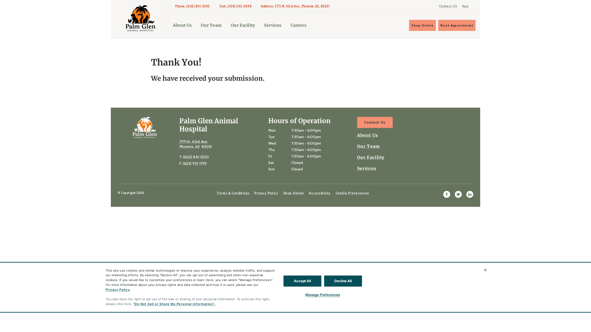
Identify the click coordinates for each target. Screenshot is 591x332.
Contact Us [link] (448, 6)
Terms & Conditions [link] (233, 193)
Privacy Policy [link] (266, 193)
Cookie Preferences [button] (352, 193)
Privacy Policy (118, 289)
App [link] (465, 6)
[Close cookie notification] (485, 270)
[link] (140, 18)
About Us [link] (182, 25)
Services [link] (272, 25)
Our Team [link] (211, 25)
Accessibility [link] (319, 193)
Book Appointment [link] (456, 25)
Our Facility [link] (243, 25)
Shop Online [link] (422, 25)
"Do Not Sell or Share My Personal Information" (173, 304)
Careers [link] (298, 25)
